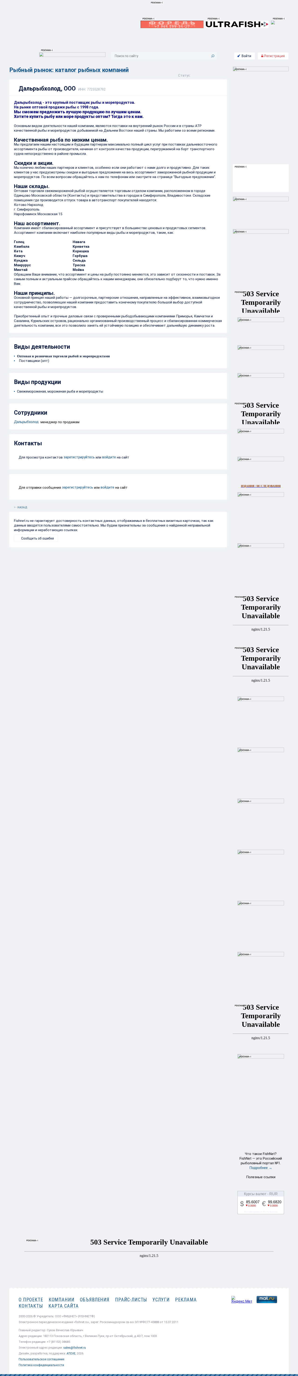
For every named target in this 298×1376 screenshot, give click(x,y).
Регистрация (274, 56)
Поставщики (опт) (33, 361)
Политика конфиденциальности (41, 1365)
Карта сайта (63, 1305)
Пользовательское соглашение (41, 1359)
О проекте (31, 1299)
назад (22, 506)
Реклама (185, 1299)
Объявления (94, 1299)
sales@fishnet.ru (74, 1347)
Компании (61, 1299)
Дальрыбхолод (26, 422)
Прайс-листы (131, 1299)
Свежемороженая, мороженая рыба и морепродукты (60, 391)
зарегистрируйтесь (79, 457)
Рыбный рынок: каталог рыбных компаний (69, 70)
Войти (246, 56)
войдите (109, 457)
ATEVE (71, 1353)
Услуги (160, 1299)
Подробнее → (260, 1168)
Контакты (31, 1305)
